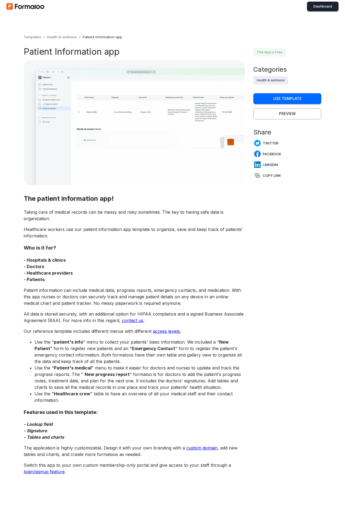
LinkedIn (270, 164)
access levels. (167, 331)
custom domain (202, 448)
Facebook (272, 154)
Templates (32, 37)
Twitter (270, 143)
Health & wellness (62, 37)
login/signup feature (44, 471)
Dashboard (322, 6)
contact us (132, 320)
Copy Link (272, 175)
